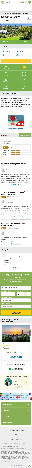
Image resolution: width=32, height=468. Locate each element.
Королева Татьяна (18, 379)
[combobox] (16, 306)
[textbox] (16, 306)
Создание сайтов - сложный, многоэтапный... (13, 224)
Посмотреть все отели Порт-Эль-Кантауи (16, 13)
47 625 (26, 41)
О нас (10, 430)
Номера (6, 88)
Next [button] (30, 31)
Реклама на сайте (18, 430)
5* (3, 344)
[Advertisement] (16, 8)
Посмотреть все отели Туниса (16, 364)
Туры (6, 75)
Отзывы (6, 82)
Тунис (15, 352)
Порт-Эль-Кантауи (8, 352)
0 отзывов (6, 348)
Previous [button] (2, 31)
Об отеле (6, 68)
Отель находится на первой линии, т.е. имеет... (13, 193)
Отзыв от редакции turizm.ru (13, 164)
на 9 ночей (27, 42)
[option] (16, 31)
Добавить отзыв (24, 135)
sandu (8, 200)
